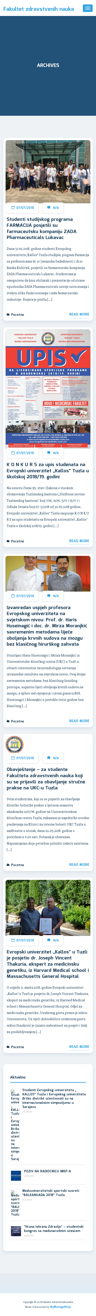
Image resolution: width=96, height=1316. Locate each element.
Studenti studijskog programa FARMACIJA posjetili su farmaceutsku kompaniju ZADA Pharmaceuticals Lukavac (42, 229)
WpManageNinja (60, 1307)
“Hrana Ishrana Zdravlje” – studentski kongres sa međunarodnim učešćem (53, 1229)
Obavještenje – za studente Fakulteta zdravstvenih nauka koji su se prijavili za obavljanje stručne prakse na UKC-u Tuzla (46, 779)
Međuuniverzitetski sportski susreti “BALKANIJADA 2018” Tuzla (50, 1193)
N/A (56, 208)
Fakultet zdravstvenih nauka (38, 9)
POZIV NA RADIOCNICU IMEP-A (47, 1171)
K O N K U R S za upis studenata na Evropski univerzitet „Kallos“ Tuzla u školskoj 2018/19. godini (48, 471)
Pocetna (17, 314)
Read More (79, 314)
